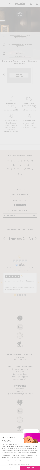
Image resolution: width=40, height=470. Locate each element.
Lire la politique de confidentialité (11, 461)
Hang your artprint (20, 379)
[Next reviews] (38, 282)
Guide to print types (20, 369)
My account (20, 391)
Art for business (20, 359)
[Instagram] (18, 206)
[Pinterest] (21, 206)
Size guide (20, 371)
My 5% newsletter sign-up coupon (20, 393)
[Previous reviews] (1, 282)
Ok (34, 215)
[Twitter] (24, 206)
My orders (20, 388)
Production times (20, 374)
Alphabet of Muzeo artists (20, 156)
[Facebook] (15, 206)
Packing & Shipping (20, 376)
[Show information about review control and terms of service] (32, 268)
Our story (20, 357)
